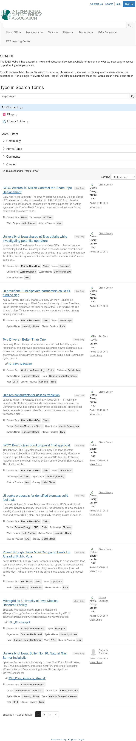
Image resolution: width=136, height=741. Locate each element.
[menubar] (106, 3)
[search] (129, 25)
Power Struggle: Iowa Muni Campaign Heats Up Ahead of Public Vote (36, 554)
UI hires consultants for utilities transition (31, 394)
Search (109, 4)
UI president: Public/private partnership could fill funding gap (36, 292)
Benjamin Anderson (103, 651)
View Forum (96, 207)
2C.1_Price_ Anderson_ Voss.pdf (27, 678)
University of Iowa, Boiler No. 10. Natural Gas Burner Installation (35, 655)
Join (118, 4)
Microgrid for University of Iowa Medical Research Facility (30, 602)
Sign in (129, 4)
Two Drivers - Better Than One (24, 339)
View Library (96, 355)
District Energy (106, 184)
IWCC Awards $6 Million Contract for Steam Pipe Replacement (37, 189)
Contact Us (96, 4)
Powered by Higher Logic (68, 739)
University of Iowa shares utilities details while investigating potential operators (35, 238)
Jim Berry (103, 336)
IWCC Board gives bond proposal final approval (36, 445)
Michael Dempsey (103, 599)
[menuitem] (97, 3)
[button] (13, 32)
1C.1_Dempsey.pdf (19, 622)
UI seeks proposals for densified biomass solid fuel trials (35, 497)
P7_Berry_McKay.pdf (20, 363)
